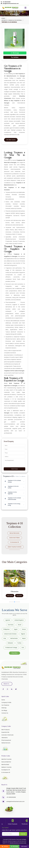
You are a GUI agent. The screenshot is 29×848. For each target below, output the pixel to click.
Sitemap (3, 708)
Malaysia (10, 643)
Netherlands (14, 638)
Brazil (19, 625)
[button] (25, 584)
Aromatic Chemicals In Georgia (11, 20)
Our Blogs (4, 710)
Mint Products (5, 729)
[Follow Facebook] (3, 689)
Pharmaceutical (6, 740)
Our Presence (5, 705)
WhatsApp (15, 846)
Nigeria (23, 634)
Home (3, 18)
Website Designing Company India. (17, 843)
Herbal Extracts (5, 743)
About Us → (6, 684)
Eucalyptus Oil (5, 770)
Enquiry (25, 846)
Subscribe (23, 833)
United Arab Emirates (10, 634)
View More (19, 595)
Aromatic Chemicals (7, 735)
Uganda (7, 620)
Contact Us (4, 713)
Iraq (4, 638)
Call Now (15, 57)
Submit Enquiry (14, 468)
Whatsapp (15, 53)
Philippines (6, 629)
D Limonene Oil (14, 542)
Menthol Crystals (6, 759)
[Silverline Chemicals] (10, 8)
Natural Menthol (6, 762)
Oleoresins (4, 737)
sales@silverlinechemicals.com (10, 3)
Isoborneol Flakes (14, 538)
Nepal (24, 638)
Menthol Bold (5, 764)
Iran (23, 647)
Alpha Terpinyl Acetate (14, 547)
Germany (10, 625)
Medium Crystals (6, 767)
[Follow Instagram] (7, 689)
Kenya (24, 629)
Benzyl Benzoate (14, 533)
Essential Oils (5, 732)
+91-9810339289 (6, 2)
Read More (14, 653)
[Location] (3, 791)
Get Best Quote (10, 140)
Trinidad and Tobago (11, 647)
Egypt (15, 629)
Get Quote (10, 595)
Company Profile (6, 702)
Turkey (19, 643)
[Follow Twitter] (11, 689)
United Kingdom (19, 620)
